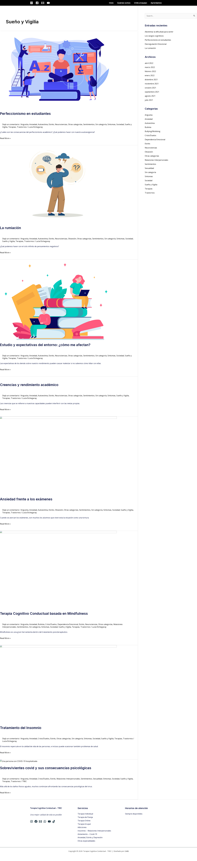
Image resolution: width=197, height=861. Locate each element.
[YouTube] (48, 2)
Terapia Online (84, 820)
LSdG (127, 851)
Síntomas (111, 124)
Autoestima (43, 124)
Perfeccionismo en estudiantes (25, 114)
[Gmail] (42, 2)
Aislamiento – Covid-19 (87, 834)
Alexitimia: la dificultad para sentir (159, 31)
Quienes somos (123, 3)
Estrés (51, 124)
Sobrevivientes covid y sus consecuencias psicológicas (45, 768)
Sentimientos (89, 124)
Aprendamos (156, 3)
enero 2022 (149, 75)
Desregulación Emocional (155, 44)
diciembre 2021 (151, 79)
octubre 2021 (150, 87)
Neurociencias (61, 124)
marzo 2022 (150, 67)
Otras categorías (75, 124)
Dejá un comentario (10, 124)
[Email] (40, 821)
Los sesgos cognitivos (154, 36)
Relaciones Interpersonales (68, 778)
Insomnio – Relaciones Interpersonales (94, 830)
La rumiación (10, 228)
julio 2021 (149, 100)
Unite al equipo (140, 3)
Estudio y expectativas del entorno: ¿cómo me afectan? (45, 345)
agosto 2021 (150, 96)
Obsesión (72, 238)
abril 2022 (149, 63)
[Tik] (53, 821)
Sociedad (120, 124)
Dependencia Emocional (68, 624)
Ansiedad (33, 124)
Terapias (12, 127)
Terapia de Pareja (85, 817)
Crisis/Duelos (51, 624)
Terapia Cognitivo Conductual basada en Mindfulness (44, 613)
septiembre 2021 (152, 92)
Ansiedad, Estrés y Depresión (90, 837)
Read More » (5, 138)
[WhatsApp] (44, 821)
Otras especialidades (86, 841)
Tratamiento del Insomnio (20, 728)
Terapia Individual (85, 814)
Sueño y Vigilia (8, 241)
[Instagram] (31, 2)
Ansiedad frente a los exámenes (26, 499)
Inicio (111, 3)
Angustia (24, 124)
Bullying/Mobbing (152, 131)
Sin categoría (101, 124)
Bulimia (41, 624)
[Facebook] (37, 2)
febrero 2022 (150, 71)
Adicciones (82, 827)
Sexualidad (97, 778)
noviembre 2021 (152, 83)
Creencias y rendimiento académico (29, 385)
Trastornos (22, 127)
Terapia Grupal (84, 824)
